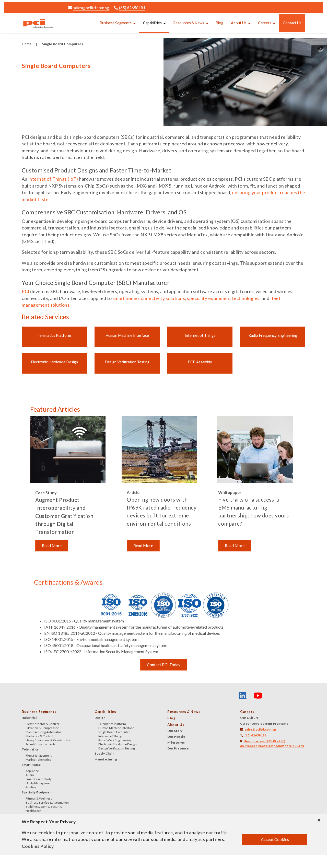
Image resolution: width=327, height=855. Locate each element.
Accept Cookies (275, 839)
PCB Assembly (200, 362)
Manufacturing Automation (44, 732)
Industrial (29, 718)
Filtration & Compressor (42, 728)
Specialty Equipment (37, 792)
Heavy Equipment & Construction (48, 740)
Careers (264, 23)
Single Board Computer (114, 732)
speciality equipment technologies (223, 298)
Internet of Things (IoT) (53, 179)
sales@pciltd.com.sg (91, 7)
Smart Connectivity (39, 779)
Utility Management (39, 783)
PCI (25, 291)
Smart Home (31, 765)
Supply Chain (104, 753)
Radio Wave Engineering (114, 740)
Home (26, 44)
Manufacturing (106, 759)
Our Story (175, 731)
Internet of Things (200, 335)
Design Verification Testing (127, 362)
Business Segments (116, 23)
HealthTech (33, 811)
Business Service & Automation (47, 802)
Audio (30, 775)
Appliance (32, 771)
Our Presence (178, 748)
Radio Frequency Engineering (273, 335)
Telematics (30, 749)
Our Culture (249, 718)
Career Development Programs (264, 723)
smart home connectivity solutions (149, 298)
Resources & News (188, 23)
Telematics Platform (54, 335)
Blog (219, 23)
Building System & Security (44, 806)
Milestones (176, 742)
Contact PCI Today (163, 664)
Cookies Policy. (38, 846)
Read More (52, 545)
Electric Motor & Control (42, 724)
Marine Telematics (38, 759)
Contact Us (292, 23)
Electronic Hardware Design (54, 362)
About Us (239, 23)
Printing (31, 787)
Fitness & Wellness (39, 798)
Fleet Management (39, 755)
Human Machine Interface (127, 335)
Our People (176, 736)
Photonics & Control (39, 736)
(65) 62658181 (132, 7)
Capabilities (152, 23)
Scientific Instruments (41, 744)
